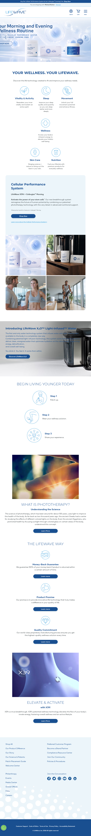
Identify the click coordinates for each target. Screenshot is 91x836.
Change (58, 5)
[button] (5, 37)
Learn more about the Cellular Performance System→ (29, 222)
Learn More (45, 531)
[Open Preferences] (3, 827)
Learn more (45, 576)
